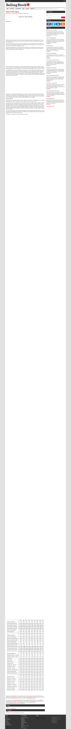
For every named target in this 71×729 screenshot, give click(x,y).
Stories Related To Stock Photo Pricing (52, 60)
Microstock (23, 718)
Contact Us (32, 8)
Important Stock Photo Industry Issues (52, 75)
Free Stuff (49, 27)
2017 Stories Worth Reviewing (51, 53)
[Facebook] (37, 718)
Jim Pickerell (15, 13)
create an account (14, 712)
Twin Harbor (55, 722)
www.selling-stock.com (18, 700)
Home (7, 8)
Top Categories (8, 1)
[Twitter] (40, 718)
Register (27, 8)
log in (9, 712)
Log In (64, 1)
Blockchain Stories (49, 45)
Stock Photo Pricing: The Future (51, 30)
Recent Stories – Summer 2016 (51, 83)
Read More (48, 35)
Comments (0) (26, 13)
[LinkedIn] (42, 718)
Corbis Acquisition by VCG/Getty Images (52, 90)
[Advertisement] (25, 32)
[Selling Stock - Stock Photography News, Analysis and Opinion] (18, 5)
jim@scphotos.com (31, 698)
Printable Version (20, 13)
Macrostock (23, 719)
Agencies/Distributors (24, 717)
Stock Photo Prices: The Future (51, 67)
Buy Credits (12, 8)
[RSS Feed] (44, 718)
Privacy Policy (8, 723)
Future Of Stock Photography (51, 38)
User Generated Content (25, 725)
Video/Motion (23, 721)
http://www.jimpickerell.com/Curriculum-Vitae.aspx (15, 703)
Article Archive (18, 8)
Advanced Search (8, 724)
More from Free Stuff (50, 106)
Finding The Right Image (50, 98)
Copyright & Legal (24, 722)
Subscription (23, 720)
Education (22, 724)
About (23, 8)
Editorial (22, 723)
